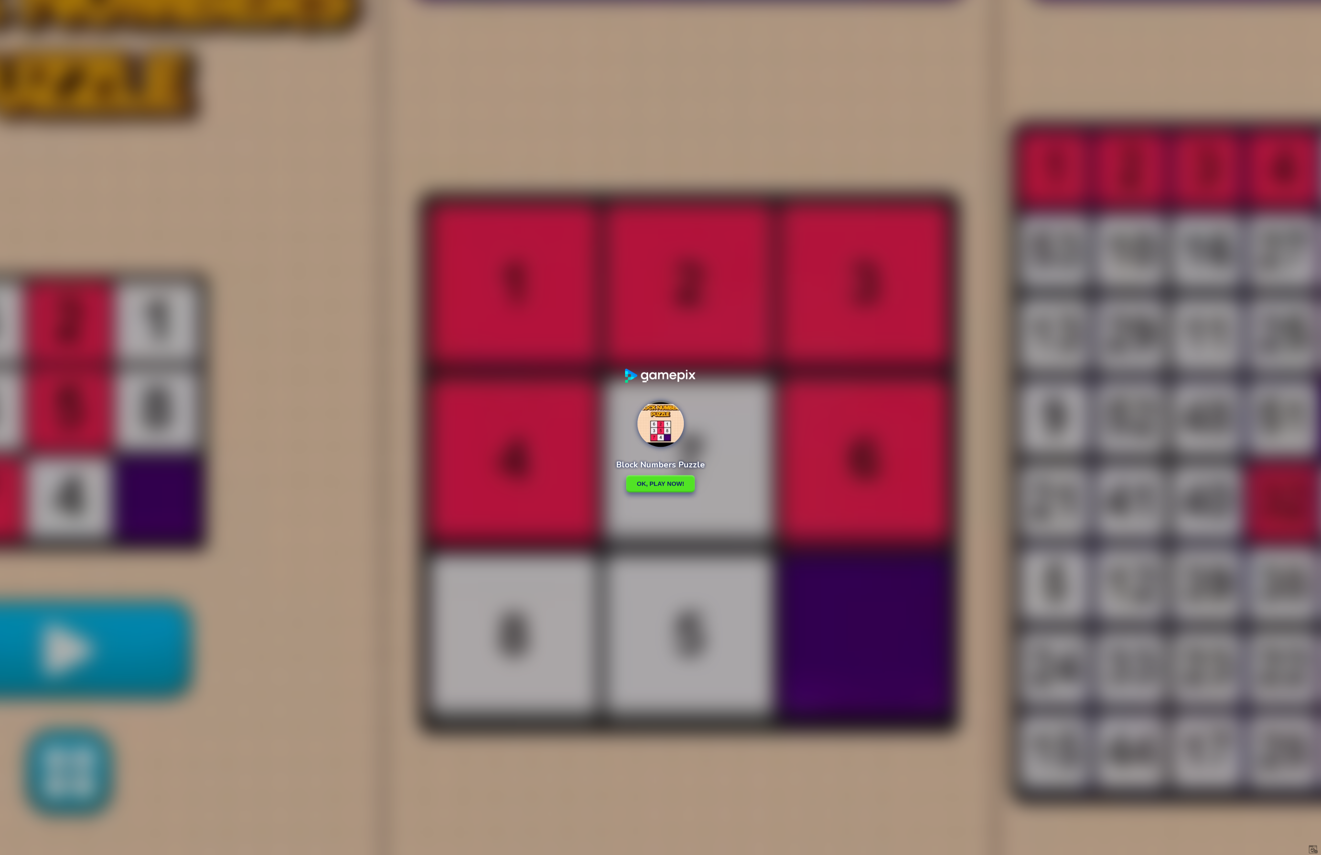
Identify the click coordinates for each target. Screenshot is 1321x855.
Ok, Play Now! (660, 483)
